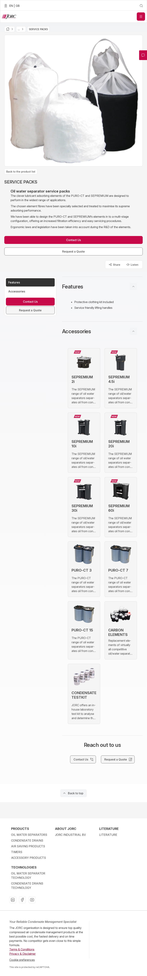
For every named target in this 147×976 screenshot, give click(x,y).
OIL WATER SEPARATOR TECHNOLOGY (28, 875)
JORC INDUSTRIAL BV (70, 835)
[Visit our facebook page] (22, 899)
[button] (102, 286)
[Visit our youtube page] (32, 899)
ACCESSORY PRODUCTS (28, 858)
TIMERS (16, 852)
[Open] (141, 16)
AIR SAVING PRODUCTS (28, 846)
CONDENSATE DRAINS (27, 840)
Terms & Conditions (21, 949)
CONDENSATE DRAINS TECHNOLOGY (27, 886)
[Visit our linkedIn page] (12, 899)
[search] (141, 6)
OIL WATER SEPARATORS (29, 835)
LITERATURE (108, 835)
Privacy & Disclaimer (22, 954)
